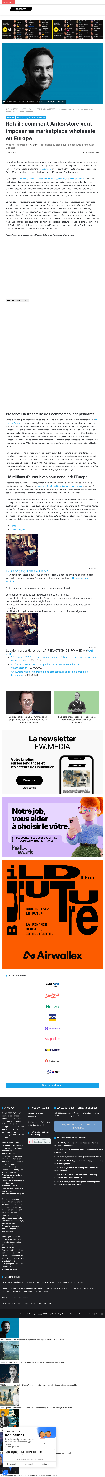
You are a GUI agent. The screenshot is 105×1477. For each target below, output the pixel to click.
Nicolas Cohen (60, 178)
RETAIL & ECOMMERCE (46, 109)
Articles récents (17, 529)
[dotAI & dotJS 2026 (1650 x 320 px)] (52, 29)
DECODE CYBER (63, 1150)
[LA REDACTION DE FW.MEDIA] (22, 565)
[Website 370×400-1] (52, 969)
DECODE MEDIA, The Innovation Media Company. (67, 1314)
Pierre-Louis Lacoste (26, 178)
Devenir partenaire (52, 1085)
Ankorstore (46, 169)
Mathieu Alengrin (78, 178)
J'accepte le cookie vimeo (17, 300)
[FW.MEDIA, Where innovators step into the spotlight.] (21, 9)
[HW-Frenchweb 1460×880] (52, 857)
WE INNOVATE (62, 1182)
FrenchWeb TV (21, 117)
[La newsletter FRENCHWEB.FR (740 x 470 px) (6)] (52, 793)
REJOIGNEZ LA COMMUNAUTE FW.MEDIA (78, 1126)
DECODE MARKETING (65, 1161)
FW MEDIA (61, 1143)
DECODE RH (61, 1157)
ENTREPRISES (20, 109)
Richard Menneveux (32, 1291)
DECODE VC (61, 1168)
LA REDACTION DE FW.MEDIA (27, 571)
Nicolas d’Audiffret (45, 178)
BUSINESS (31, 109)
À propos (14, 525)
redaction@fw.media (36, 1125)
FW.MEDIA (17, 1113)
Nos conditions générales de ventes (16, 1298)
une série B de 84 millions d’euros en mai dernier (60, 486)
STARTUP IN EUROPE (65, 1175)
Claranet (34, 144)
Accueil (10, 109)
